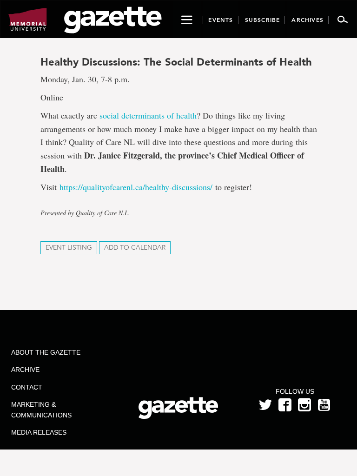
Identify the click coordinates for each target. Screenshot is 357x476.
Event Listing (69, 247)
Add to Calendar (134, 247)
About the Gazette (45, 352)
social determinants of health (148, 115)
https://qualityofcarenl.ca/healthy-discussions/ (136, 186)
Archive (25, 369)
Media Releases (38, 432)
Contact (26, 387)
